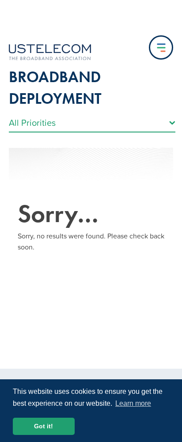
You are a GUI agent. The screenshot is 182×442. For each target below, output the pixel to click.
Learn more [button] (133, 403)
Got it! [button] (43, 426)
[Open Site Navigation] (161, 47)
